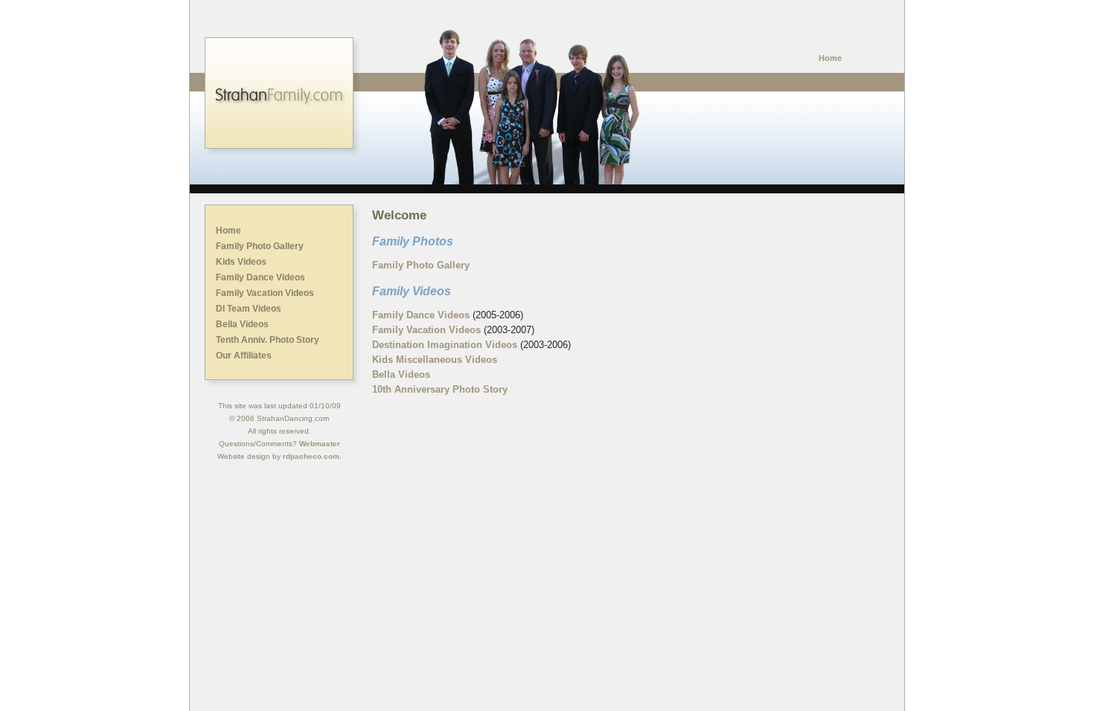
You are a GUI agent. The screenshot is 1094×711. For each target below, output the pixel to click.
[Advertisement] (547, 518)
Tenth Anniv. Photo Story (267, 340)
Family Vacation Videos (265, 293)
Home (830, 58)
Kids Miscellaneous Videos (434, 359)
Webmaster (319, 444)
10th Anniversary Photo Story (440, 389)
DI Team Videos (248, 308)
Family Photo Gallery (260, 246)
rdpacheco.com (311, 456)
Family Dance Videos (260, 277)
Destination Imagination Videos (444, 344)
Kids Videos (241, 262)
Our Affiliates (244, 355)
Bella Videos (242, 324)
